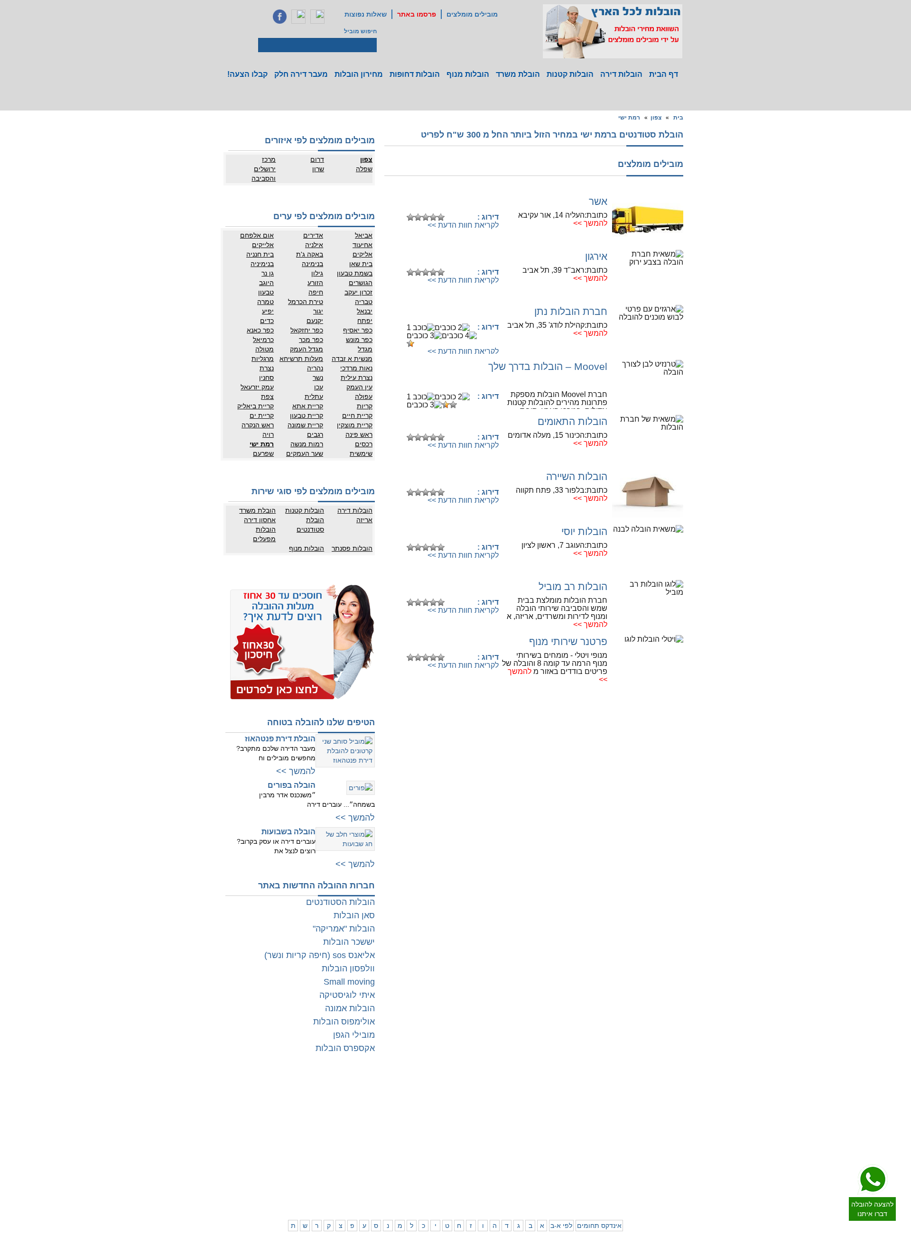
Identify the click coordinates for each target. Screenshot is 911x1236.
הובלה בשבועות (288, 832)
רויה (268, 434)
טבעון (266, 292)
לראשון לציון (640, 1111)
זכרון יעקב (358, 292)
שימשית (361, 453)
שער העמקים (304, 453)
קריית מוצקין (354, 425)
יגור (318, 311)
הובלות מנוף (467, 74)
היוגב (266, 282)
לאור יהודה (680, 1130)
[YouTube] (317, 16)
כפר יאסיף (357, 330)
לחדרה (562, 1156)
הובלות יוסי (584, 531)
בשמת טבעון (354, 273)
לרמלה (403, 1092)
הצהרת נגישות (309, 1111)
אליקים (362, 254)
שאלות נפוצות (365, 14)
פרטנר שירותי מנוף (568, 641)
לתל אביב (681, 1092)
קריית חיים (357, 415)
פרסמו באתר (416, 14)
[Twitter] (298, 16)
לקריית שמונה (554, 1184)
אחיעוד (362, 245)
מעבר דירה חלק (301, 74)
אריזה (364, 520)
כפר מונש (359, 339)
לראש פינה (520, 1184)
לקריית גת (437, 1156)
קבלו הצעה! (247, 74)
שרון (318, 169)
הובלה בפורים (292, 785)
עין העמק (359, 387)
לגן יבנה (439, 1120)
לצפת (526, 1175)
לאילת (441, 1175)
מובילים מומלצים (472, 14)
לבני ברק (682, 1111)
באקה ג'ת (309, 254)
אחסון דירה (260, 520)
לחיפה (563, 1137)
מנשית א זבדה (352, 358)
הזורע (315, 282)
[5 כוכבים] (441, 217)
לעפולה (524, 1147)
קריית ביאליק (255, 406)
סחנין (266, 377)
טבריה (363, 301)
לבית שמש (642, 1175)
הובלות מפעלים (264, 534)
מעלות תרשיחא (301, 358)
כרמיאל (263, 339)
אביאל (363, 235)
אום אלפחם (257, 235)
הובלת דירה (313, 1137)
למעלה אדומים (637, 1184)
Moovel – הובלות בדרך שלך (547, 366)
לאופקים (439, 1165)
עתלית (314, 396)
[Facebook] (279, 16)
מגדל (365, 349)
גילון (317, 273)
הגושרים (360, 282)
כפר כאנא (260, 330)
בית (678, 117)
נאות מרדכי (356, 368)
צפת (267, 396)
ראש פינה (358, 434)
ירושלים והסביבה (263, 173)
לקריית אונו (642, 1139)
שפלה (364, 169)
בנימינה (312, 263)
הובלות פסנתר (352, 548)
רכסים (363, 444)
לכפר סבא (521, 1101)
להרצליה (522, 1092)
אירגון (596, 256)
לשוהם (403, 1111)
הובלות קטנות (570, 74)
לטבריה (524, 1165)
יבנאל (364, 311)
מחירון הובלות (359, 74)
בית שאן (360, 263)
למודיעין (683, 1149)
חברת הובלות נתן (570, 311)
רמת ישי (629, 117)
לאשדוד (439, 1147)
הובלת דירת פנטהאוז (280, 739)
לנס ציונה (437, 1111)
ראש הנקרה (258, 425)
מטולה (264, 349)
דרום (317, 159)
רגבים (315, 434)
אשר (598, 201)
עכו (318, 387)
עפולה (363, 396)
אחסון (282, 1137)
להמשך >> (590, 223)
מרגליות (262, 358)
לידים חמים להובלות (303, 1197)
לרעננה (562, 1111)
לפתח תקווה (640, 1101)
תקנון (283, 1101)
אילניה (314, 245)
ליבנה (404, 1101)
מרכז (269, 159)
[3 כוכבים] (425, 217)
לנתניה (562, 1092)
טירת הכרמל (305, 301)
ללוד (443, 1101)
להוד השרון (519, 1111)
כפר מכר (311, 339)
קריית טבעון (306, 415)
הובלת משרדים (271, 1147)
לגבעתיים (681, 1101)
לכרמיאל (560, 1175)
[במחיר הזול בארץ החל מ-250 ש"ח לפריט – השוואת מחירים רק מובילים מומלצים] (612, 31)
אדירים (313, 235)
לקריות (525, 1137)
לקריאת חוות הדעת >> (463, 225)
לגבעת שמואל (676, 1139)
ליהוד (648, 1130)
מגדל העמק (306, 349)
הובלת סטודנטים (310, 524)
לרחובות (439, 1092)
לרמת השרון (556, 1101)
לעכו (527, 1156)
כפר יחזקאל (306, 330)
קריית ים (262, 415)
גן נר (267, 273)
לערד (405, 1165)
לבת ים (646, 1120)
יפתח (364, 320)
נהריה (315, 368)
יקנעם (315, 320)
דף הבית (663, 74)
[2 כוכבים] (418, 217)
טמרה (265, 301)
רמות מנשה (306, 444)
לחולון (686, 1120)
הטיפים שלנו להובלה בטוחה (321, 722)
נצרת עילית (356, 377)
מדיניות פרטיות (309, 1101)
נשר (318, 377)
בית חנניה (260, 254)
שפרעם (263, 453)
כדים (267, 320)
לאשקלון (401, 1147)
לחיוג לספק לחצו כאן (451, 202)
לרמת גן (645, 1092)
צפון (656, 117)
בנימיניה (262, 263)
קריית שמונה (305, 425)
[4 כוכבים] (433, 217)
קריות (364, 406)
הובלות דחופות (415, 74)
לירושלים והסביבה (682, 1180)
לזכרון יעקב (558, 1165)
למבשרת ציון (678, 1194)
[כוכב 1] (410, 217)
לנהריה (562, 1147)
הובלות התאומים (572, 421)
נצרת (267, 368)
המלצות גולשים (308, 1092)
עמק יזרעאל (257, 387)
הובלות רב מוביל (573, 586)
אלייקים (263, 245)
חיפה (315, 292)
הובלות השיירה (576, 476)
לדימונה (401, 1156)
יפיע (268, 311)
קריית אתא (307, 406)
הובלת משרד (518, 74)
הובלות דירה (621, 74)
